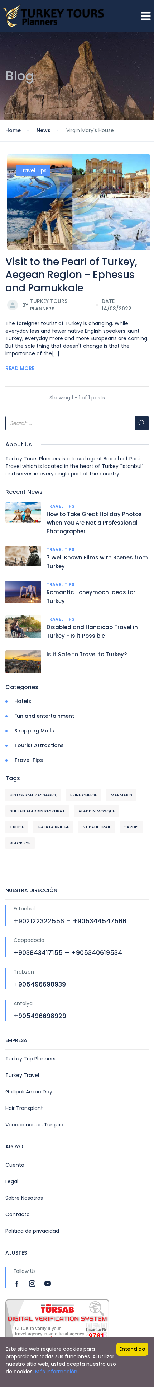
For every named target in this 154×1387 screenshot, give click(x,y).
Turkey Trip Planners (30, 1058)
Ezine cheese (83, 795)
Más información (56, 1371)
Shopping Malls (34, 730)
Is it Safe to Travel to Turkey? (87, 654)
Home (13, 130)
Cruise (17, 827)
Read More (19, 368)
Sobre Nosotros (24, 1197)
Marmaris (121, 795)
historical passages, (33, 795)
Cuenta (14, 1164)
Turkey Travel (22, 1075)
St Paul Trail (97, 827)
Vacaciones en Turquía (34, 1124)
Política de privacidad (32, 1230)
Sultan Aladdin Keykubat (37, 811)
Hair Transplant (24, 1108)
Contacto (17, 1214)
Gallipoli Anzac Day (28, 1091)
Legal (11, 1181)
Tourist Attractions (39, 745)
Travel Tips (33, 170)
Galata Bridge (53, 827)
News (43, 130)
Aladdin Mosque (96, 811)
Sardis (131, 827)
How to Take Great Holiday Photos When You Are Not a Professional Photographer (94, 522)
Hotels (22, 701)
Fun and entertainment (44, 716)
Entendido (132, 1349)
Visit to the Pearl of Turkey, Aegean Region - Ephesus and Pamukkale (71, 275)
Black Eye (20, 843)
